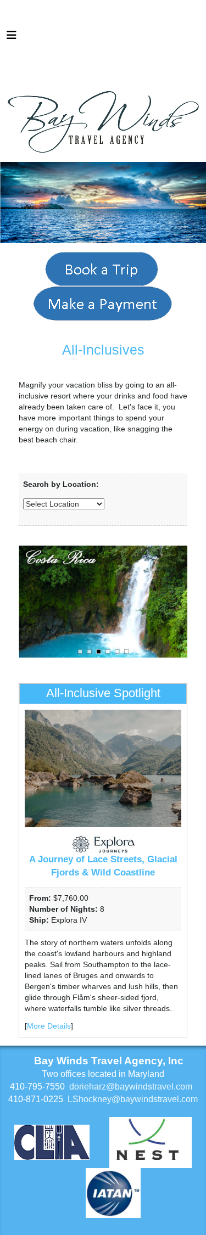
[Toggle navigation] (11, 38)
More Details (49, 1025)
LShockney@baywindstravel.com (133, 1099)
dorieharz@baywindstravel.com (130, 1086)
